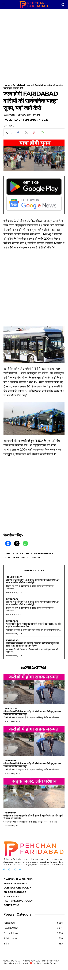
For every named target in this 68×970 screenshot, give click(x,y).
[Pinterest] (34, 132)
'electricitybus (22, 553)
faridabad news (43, 553)
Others (36, 114)
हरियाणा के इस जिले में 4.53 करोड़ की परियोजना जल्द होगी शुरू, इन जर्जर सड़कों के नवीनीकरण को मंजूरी (32, 581)
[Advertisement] (34, 44)
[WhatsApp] (42, 132)
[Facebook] (17, 132)
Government (24, 114)
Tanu (10, 125)
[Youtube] (20, 869)
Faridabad (19, 85)
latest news (11, 557)
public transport (32, 557)
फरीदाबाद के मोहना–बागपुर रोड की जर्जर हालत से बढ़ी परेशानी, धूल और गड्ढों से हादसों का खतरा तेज (33, 625)
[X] (25, 132)
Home (6, 85)
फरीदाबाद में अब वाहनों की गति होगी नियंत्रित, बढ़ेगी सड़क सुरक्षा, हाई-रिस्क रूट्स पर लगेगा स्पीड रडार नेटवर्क (33, 644)
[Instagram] (9, 869)
